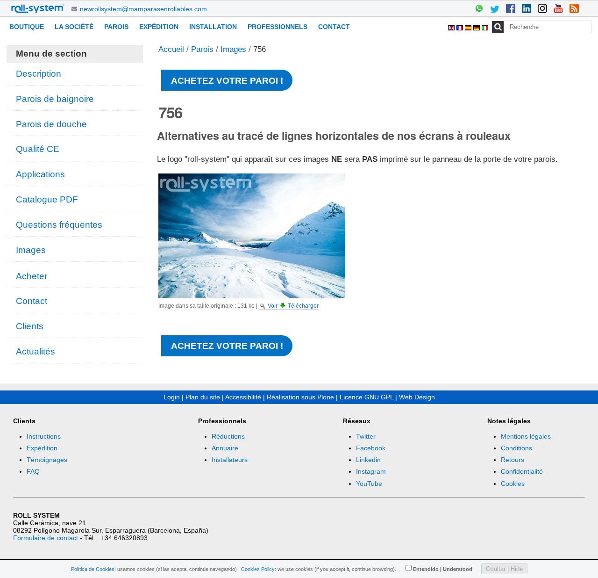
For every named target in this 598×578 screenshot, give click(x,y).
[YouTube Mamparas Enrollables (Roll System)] (558, 9)
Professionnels (277, 26)
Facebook (370, 448)
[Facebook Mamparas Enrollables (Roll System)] (511, 9)
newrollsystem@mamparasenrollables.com (143, 9)
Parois (116, 26)
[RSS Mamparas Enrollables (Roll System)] (574, 9)
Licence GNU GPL (366, 397)
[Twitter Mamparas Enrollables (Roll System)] (495, 9)
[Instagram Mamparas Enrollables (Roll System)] (542, 9)
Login (172, 397)
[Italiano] (485, 26)
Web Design (417, 397)
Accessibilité (243, 397)
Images (233, 49)
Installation (213, 26)
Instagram (371, 471)
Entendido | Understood (442, 569)
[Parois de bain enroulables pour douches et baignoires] (38, 8)
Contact (334, 26)
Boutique (26, 26)
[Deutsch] (477, 26)
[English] (452, 26)
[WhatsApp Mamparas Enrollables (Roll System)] (479, 9)
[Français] (460, 26)
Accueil (171, 49)
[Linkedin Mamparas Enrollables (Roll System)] (527, 9)
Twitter (366, 436)
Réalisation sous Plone (300, 397)
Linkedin (368, 459)
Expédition (158, 26)
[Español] (469, 26)
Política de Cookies (92, 569)
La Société (74, 26)
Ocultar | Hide (504, 568)
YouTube (369, 483)
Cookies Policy (258, 569)
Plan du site (202, 397)
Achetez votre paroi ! (227, 81)
